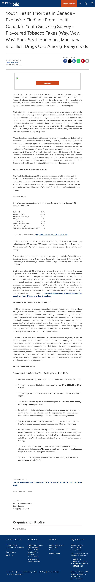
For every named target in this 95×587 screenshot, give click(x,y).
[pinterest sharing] (83, 61)
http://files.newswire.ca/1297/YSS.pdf (51, 234)
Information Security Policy (27, 572)
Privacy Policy (76, 550)
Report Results (33, 557)
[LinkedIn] (7, 555)
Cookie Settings (53, 572)
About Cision (53, 547)
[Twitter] (12, 555)
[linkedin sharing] (74, 61)
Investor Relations (34, 561)
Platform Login (76, 547)
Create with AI (33, 550)
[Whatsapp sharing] (78, 61)
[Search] (92, 3)
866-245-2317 (13, 545)
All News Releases (77, 545)
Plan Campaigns (33, 547)
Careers (52, 550)
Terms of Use (10, 572)
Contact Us (10, 552)
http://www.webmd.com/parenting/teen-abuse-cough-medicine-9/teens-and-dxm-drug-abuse (47, 294)
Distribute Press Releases (33, 553)
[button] (47, 78)
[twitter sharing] (70, 61)
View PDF (47, 83)
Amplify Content (33, 559)
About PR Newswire (56, 545)
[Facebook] (10, 555)
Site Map (42, 572)
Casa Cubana (19, 528)
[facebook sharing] (65, 61)
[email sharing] (87, 61)
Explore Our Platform (35, 545)
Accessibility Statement (15, 574)
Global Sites (53, 553)
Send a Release (69, 3)
